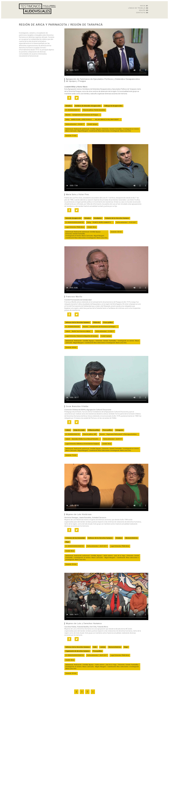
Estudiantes (98, 218)
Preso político (108, 322)
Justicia (102, 647)
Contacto (142, 12)
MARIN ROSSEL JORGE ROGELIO (81, 119)
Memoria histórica (131, 538)
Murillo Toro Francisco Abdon (81, 331)
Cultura (68, 430)
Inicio (144, 6)
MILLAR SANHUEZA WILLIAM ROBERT (107, 119)
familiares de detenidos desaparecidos (88, 106)
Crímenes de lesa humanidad (75, 538)
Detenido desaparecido (73, 218)
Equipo (143, 10)
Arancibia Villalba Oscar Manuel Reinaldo (85, 439)
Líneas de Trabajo (138, 8)
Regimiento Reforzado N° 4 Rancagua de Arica (121, 434)
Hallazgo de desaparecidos (113, 106)
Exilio (95, 647)
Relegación (119, 430)
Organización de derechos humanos (78, 651)
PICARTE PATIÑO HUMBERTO (102, 222)
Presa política (97, 651)
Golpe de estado (79, 430)
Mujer (67, 542)
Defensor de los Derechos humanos (78, 322)
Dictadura (69, 106)
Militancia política (93, 430)
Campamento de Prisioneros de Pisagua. (85, 115)
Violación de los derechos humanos (117, 218)
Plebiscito (96, 322)
